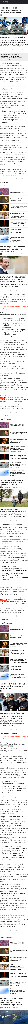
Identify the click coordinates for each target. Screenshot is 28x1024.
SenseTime (3, 827)
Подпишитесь (19, 57)
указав (2, 301)
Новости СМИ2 (4, 182)
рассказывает (4, 548)
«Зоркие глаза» (9, 743)
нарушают (23, 171)
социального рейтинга (6, 745)
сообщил (23, 296)
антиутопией (12, 750)
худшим (2, 397)
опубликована (10, 81)
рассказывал (15, 898)
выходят (2, 387)
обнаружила (3, 599)
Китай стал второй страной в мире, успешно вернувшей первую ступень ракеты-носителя (15, 87)
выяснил (4, 804)
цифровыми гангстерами (19, 391)
